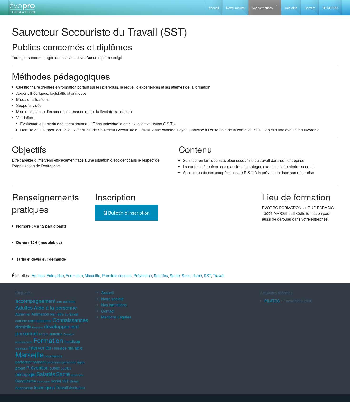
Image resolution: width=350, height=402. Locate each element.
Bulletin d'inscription (128, 212)
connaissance (40, 320)
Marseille (92, 275)
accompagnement (35, 300)
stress (74, 381)
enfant (43, 334)
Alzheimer (22, 314)
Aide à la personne (55, 307)
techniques (44, 387)
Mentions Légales (116, 317)
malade (60, 348)
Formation (74, 275)
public (55, 368)
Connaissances (70, 319)
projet (20, 368)
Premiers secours (117, 275)
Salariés (161, 275)
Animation (40, 314)
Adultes (38, 275)
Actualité (291, 7)
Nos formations (262, 7)
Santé (175, 275)
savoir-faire (77, 375)
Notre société (235, 7)
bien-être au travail (64, 314)
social (56, 381)
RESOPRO (330, 7)
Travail (218, 275)
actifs (59, 301)
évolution (77, 387)
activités (69, 301)
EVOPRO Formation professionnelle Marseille (22, 9)
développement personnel (47, 330)
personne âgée (73, 362)
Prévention (143, 275)
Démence (37, 327)
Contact (310, 7)
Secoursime (43, 381)
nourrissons (53, 356)
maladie (75, 348)
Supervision (24, 387)
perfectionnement (30, 362)
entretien (56, 334)
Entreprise (55, 275)
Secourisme (192, 275)
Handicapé (21, 348)
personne (54, 362)
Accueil (214, 7)
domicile (23, 326)
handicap (72, 341)
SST (207, 275)
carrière (21, 320)
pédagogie (25, 374)
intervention (41, 347)
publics (66, 368)
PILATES (272, 300)
